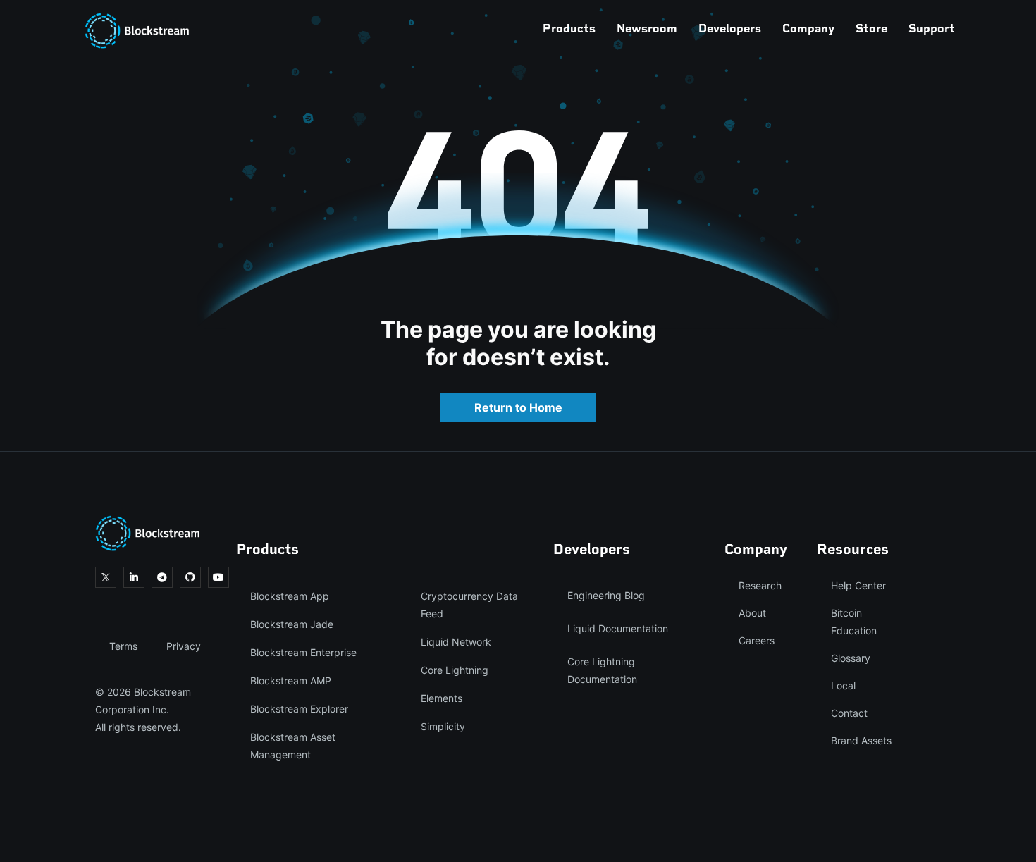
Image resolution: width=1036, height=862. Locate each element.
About (752, 613)
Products (569, 28)
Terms (123, 646)
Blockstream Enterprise (303, 652)
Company (808, 28)
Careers (757, 640)
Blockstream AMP (290, 680)
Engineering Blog (606, 595)
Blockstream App (289, 596)
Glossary (850, 658)
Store (871, 28)
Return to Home (518, 407)
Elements (441, 698)
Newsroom (647, 28)
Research (760, 585)
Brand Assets (861, 740)
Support (931, 28)
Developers (729, 28)
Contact (849, 713)
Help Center (858, 585)
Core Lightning (454, 670)
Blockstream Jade (291, 624)
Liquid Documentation (617, 628)
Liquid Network (456, 642)
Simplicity (443, 726)
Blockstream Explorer (299, 709)
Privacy (183, 646)
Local (843, 685)
